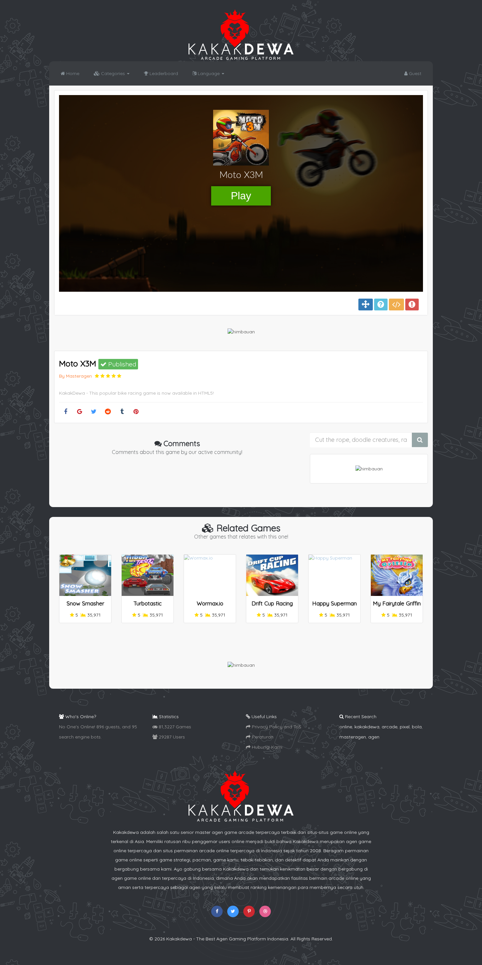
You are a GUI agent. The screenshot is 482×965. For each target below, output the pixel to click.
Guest (414, 73)
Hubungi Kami (266, 747)
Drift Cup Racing (272, 603)
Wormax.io (210, 603)
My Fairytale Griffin (397, 603)
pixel (405, 727)
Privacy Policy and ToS (276, 727)
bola (417, 727)
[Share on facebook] (65, 412)
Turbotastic (147, 603)
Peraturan (262, 737)
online (345, 727)
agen (373, 737)
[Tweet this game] (93, 412)
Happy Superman (334, 603)
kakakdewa (366, 727)
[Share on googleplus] (79, 412)
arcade (389, 727)
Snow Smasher (85, 603)
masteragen (352, 737)
